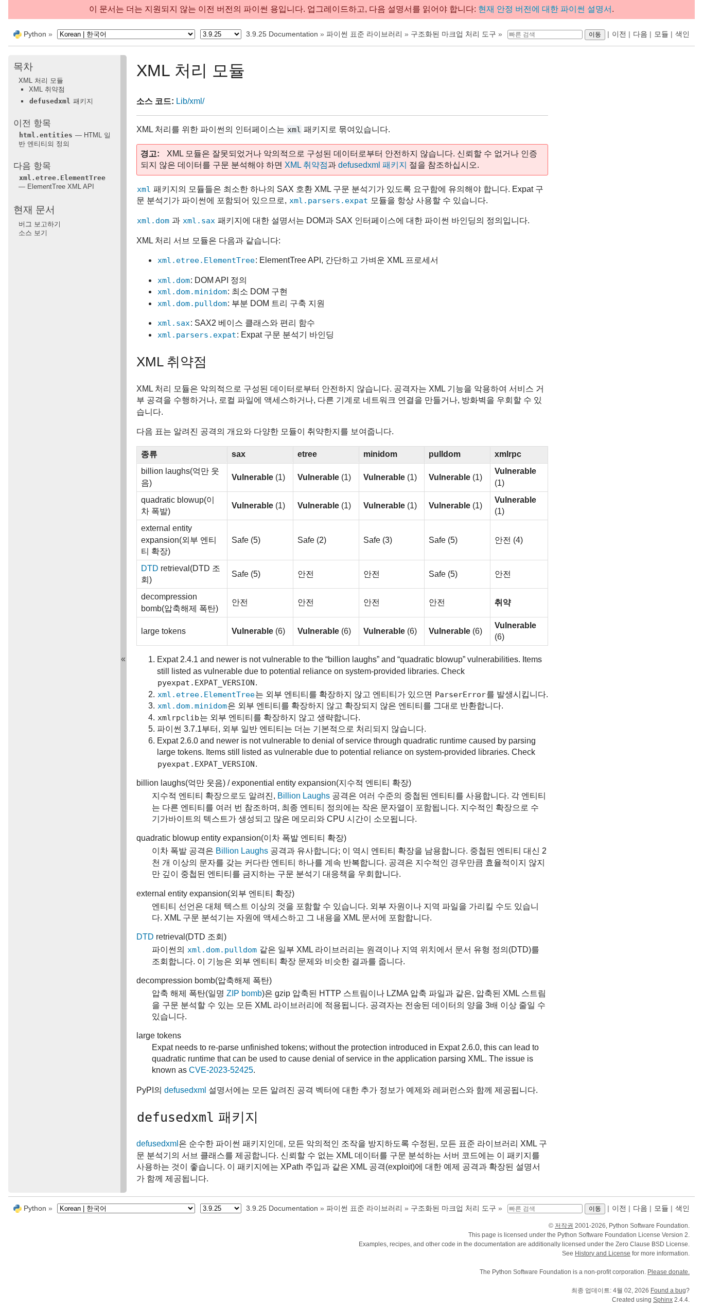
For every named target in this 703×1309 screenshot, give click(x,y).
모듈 (661, 34)
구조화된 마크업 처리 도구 (453, 34)
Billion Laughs (303, 795)
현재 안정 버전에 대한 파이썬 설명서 (545, 9)
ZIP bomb (244, 993)
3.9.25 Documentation (282, 34)
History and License (602, 1253)
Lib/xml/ (190, 101)
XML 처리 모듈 (41, 80)
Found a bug (668, 1290)
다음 (640, 34)
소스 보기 (33, 233)
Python (35, 34)
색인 (682, 34)
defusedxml (185, 1090)
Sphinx (663, 1299)
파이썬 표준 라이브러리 (364, 34)
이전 (619, 34)
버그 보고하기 (40, 223)
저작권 (564, 1225)
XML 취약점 (47, 89)
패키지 (61, 101)
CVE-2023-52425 (221, 1070)
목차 (23, 66)
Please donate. (668, 1272)
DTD (150, 568)
